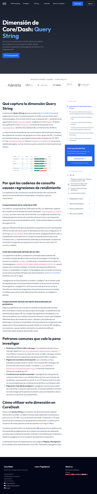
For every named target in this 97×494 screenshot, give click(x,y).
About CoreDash (60, 3)
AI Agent (27, 3)
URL (38, 428)
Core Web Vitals (47, 113)
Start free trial (78, 159)
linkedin (7, 488)
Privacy (67, 472)
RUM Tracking (15, 3)
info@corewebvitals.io (12, 486)
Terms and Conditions (72, 470)
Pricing (37, 3)
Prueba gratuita (12, 55)
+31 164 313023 (10, 483)
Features (47, 3)
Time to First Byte (53, 273)
